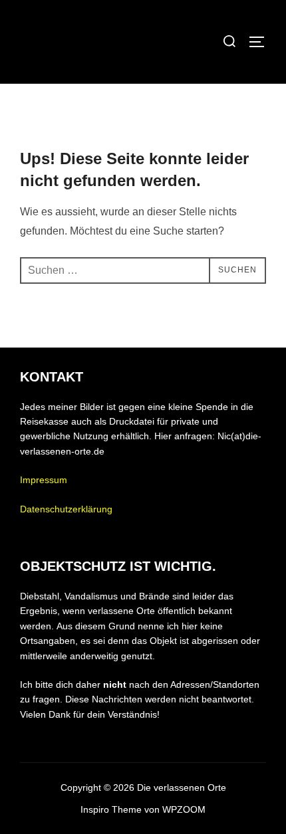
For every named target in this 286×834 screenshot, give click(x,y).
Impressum (43, 479)
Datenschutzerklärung (66, 509)
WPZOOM (184, 809)
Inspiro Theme (111, 809)
